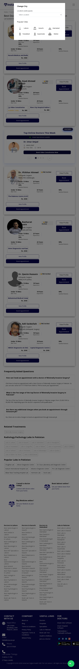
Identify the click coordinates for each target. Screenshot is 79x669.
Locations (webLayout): (25, 11)
